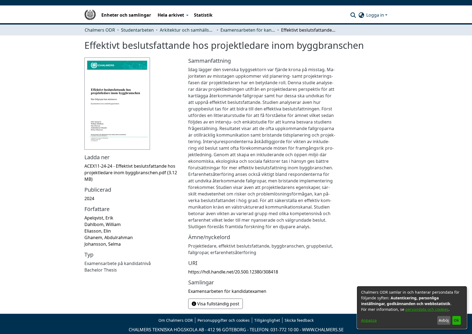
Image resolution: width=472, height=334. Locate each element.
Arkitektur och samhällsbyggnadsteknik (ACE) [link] (187, 30)
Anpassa (369, 320)
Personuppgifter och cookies (223, 320)
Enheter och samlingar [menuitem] (126, 15)
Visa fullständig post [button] (217, 304)
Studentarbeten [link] (137, 30)
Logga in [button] (375, 15)
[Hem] (90, 15)
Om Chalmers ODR (175, 320)
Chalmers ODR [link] (100, 30)
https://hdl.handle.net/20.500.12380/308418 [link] (233, 272)
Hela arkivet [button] (171, 15)
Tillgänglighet (267, 320)
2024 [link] (89, 198)
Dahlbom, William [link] (102, 224)
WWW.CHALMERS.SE (323, 330)
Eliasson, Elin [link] (97, 231)
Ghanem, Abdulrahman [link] (108, 237)
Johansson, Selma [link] (102, 244)
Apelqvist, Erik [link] (98, 218)
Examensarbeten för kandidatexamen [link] (247, 30)
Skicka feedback (299, 320)
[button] (353, 15)
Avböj (444, 320)
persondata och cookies (427, 309)
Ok (456, 320)
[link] (130, 172)
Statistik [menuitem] (203, 15)
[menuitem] (172, 15)
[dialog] (412, 308)
